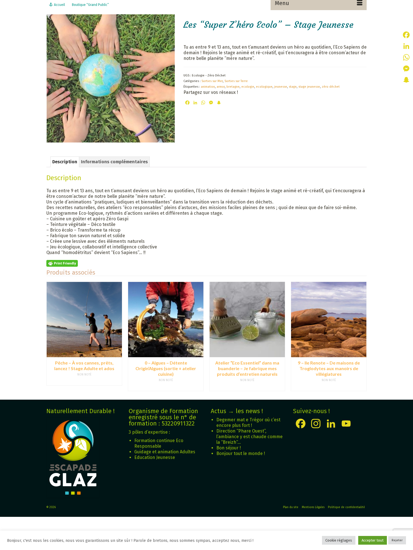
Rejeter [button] (397, 540)
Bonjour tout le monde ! (240, 453)
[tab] (64, 162)
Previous (51, 336)
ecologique (264, 87)
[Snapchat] (406, 79)
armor (221, 87)
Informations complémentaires (114, 161)
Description (64, 161)
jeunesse (280, 87)
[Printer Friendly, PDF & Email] (62, 263)
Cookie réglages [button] (338, 540)
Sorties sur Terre (236, 81)
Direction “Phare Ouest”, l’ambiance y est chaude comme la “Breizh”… (249, 436)
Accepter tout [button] (373, 540)
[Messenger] (406, 68)
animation (208, 87)
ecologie (247, 87)
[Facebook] (406, 34)
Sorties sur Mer (212, 81)
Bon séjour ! (228, 448)
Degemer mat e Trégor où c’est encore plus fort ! (248, 422)
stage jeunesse (309, 87)
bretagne (233, 87)
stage (293, 87)
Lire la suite (84, 381)
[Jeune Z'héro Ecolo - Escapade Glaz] (111, 78)
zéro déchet (331, 87)
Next (362, 336)
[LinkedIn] (406, 46)
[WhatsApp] (406, 57)
